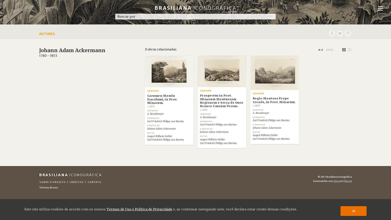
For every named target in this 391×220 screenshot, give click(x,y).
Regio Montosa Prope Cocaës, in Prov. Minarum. (274, 102)
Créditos (77, 182)
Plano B (348, 181)
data (329, 49)
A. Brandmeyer (155, 113)
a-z (320, 49)
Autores (47, 34)
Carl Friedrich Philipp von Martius (165, 121)
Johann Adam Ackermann (161, 128)
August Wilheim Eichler (159, 136)
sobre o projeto (53, 182)
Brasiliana (196, 8)
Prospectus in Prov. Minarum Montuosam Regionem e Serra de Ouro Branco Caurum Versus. (221, 102)
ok (353, 211)
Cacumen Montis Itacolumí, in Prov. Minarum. (162, 101)
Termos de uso (48, 187)
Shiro (336, 181)
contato (94, 182)
